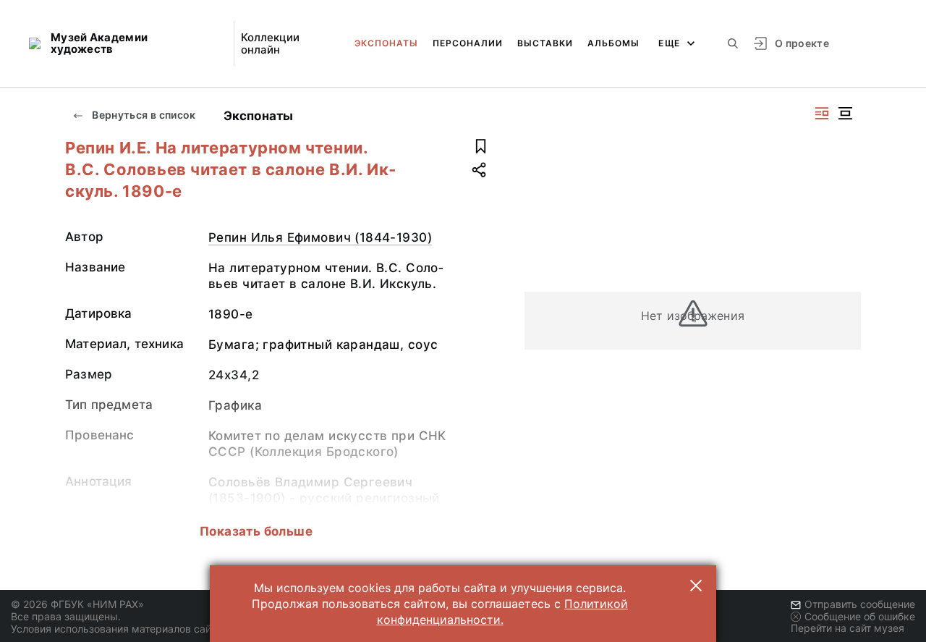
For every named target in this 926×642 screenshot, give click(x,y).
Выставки (545, 43)
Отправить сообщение (859, 604)
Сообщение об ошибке (859, 616)
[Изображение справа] (821, 113)
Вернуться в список (143, 115)
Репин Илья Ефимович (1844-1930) (320, 237)
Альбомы (613, 43)
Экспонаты (386, 43)
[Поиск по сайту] (732, 43)
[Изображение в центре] (845, 113)
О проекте (802, 43)
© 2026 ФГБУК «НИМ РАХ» (77, 604)
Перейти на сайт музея (847, 628)
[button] (696, 585)
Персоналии (468, 43)
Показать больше (256, 531)
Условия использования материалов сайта (116, 628)
